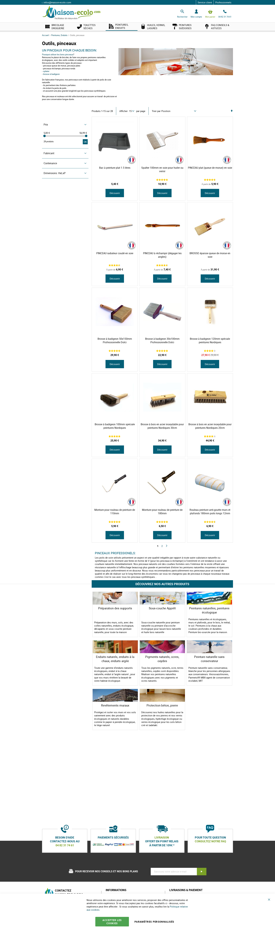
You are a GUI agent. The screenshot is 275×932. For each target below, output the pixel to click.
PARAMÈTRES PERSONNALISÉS (154, 921)
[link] (58, 26)
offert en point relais (161, 841)
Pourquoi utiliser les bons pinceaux (57, 54)
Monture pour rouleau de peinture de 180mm (162, 511)
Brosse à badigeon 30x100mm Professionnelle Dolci (162, 340)
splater (46, 71)
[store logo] (71, 12)
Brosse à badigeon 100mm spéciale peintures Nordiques (115, 426)
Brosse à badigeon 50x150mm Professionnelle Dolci (115, 340)
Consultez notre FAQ (210, 841)
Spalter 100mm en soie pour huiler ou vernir (162, 169)
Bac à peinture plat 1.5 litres (114, 167)
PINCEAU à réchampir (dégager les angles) (162, 254)
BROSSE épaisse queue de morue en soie (210, 254)
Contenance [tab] (50, 163)
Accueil (45, 35)
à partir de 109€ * (161, 845)
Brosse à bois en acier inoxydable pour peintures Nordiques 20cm (210, 426)
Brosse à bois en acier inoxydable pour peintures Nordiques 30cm (162, 426)
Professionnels (223, 2)
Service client (205, 2)
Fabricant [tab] (49, 153)
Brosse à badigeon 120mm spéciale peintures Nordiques (210, 340)
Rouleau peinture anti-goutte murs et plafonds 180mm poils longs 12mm (210, 511)
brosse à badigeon (51, 74)
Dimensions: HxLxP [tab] (55, 173)
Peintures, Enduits (59, 35)
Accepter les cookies (112, 921)
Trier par (156, 111)
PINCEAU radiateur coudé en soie (114, 253)
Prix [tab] (46, 124)
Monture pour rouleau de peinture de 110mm (114, 511)
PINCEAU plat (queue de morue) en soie (210, 167)
